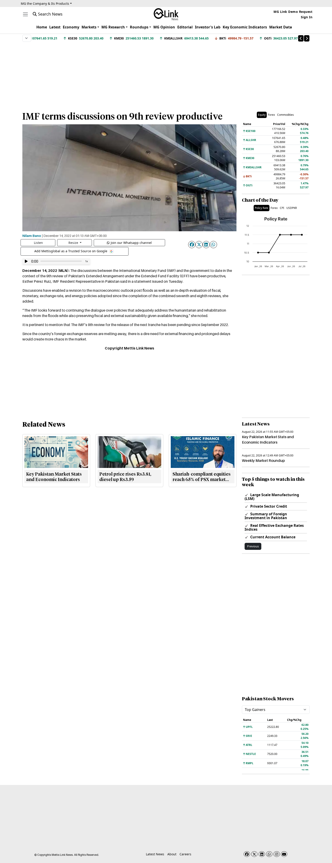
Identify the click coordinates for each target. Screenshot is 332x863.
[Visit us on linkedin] (262, 854)
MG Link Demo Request (293, 11)
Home (41, 27)
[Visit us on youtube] (284, 854)
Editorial (185, 27)
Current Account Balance (272, 536)
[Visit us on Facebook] (247, 854)
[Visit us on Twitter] (254, 854)
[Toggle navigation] (25, 14)
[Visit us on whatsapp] (269, 854)
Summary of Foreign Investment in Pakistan (266, 515)
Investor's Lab (207, 27)
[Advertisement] (166, 74)
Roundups (139, 27)
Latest (55, 27)
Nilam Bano (31, 236)
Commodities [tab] (285, 115)
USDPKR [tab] (291, 208)
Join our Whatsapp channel (131, 243)
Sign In (307, 17)
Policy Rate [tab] (261, 208)
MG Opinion (164, 27)
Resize (73, 243)
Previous (253, 546)
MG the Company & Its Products (45, 3)
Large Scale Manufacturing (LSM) (272, 496)
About (171, 854)
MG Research (113, 27)
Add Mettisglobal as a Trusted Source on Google (71, 251)
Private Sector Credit (268, 506)
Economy (71, 27)
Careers (185, 854)
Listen (38, 243)
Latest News (155, 854)
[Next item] (306, 38)
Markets (89, 27)
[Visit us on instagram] (277, 854)
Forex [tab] (271, 115)
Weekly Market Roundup (263, 460)
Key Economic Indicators (245, 27)
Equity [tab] (262, 115)
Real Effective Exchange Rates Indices (274, 527)
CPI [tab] (282, 208)
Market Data (280, 27)
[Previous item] (301, 38)
